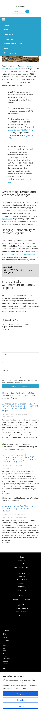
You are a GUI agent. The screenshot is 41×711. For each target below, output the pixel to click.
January (5, 637)
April (4, 645)
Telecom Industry (21, 580)
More (6, 48)
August (5, 656)
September (6, 658)
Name (5, 354)
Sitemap (22, 615)
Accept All (20, 694)
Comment (6, 329)
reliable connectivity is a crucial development (21, 254)
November (6, 664)
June (4, 651)
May (4, 648)
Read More (6, 543)
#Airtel (30, 127)
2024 (4, 668)
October (5, 661)
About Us (21, 605)
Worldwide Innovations (22, 599)
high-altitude (7, 219)
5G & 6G (22, 576)
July (4, 653)
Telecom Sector (7, 517)
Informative (22, 590)
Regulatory (22, 587)
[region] (20, 691)
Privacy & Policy (22, 608)
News (6, 30)
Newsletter (8, 34)
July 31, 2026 (7, 514)
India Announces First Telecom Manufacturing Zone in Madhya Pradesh (18, 508)
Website (5, 370)
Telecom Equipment (19, 514)
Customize (20, 700)
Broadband (22, 583)
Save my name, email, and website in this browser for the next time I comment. (20, 381)
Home (6, 25)
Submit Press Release (22, 567)
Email (4, 362)
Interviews (8, 39)
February (6, 640)
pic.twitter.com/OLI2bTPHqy (21, 130)
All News (22, 573)
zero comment (21, 517)
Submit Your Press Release (15, 44)
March (5, 643)
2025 (4, 634)
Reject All (20, 706)
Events (21, 596)
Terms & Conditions (21, 612)
